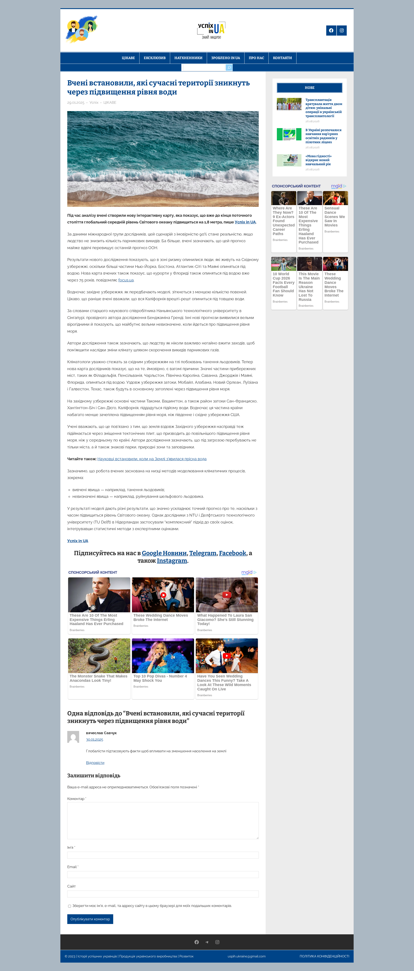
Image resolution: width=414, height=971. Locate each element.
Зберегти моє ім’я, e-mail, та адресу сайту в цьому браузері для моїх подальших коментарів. (152, 905)
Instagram (172, 560)
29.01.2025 (75, 102)
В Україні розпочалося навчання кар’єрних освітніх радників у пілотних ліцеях (324, 136)
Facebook (232, 553)
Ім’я (71, 847)
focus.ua (126, 280)
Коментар (76, 799)
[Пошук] (229, 67)
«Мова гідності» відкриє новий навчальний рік (319, 160)
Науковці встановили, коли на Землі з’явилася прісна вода (152, 459)
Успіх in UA (245, 222)
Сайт (71, 886)
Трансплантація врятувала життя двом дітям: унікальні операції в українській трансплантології (324, 108)
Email (72, 867)
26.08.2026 (313, 121)
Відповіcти (95, 762)
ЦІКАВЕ (110, 102)
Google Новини (164, 553)
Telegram (202, 553)
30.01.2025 (94, 739)
